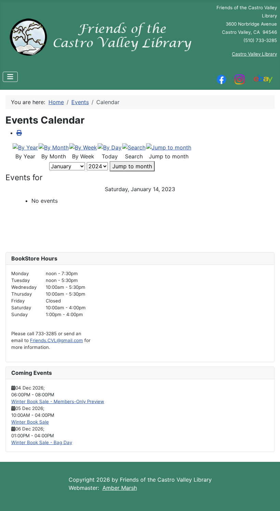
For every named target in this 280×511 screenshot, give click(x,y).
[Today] (110, 146)
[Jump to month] (168, 146)
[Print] (19, 132)
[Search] (133, 146)
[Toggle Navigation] (10, 77)
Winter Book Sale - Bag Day (41, 442)
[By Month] (54, 146)
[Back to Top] (268, 498)
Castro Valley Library (254, 54)
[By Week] (83, 146)
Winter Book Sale (30, 422)
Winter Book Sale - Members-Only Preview (57, 401)
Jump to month (132, 166)
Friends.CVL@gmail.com (56, 340)
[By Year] (25, 146)
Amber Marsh (119, 487)
